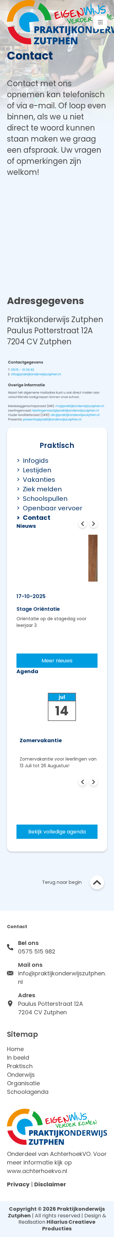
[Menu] (100, 22)
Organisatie (23, 1083)
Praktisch (20, 1066)
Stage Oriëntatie (38, 609)
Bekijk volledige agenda (57, 831)
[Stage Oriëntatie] (57, 553)
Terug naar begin (62, 882)
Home (15, 1049)
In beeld (18, 1058)
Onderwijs (21, 1075)
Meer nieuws (57, 660)
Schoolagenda (27, 1092)
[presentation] (82, 524)
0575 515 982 (36, 951)
